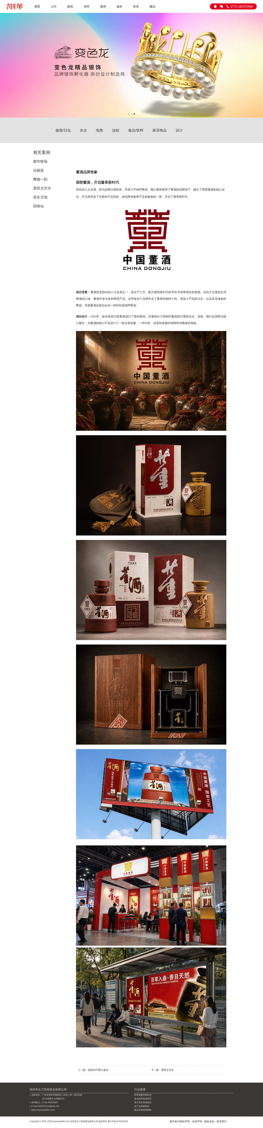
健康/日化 (63, 130)
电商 (99, 130)
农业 (83, 130)
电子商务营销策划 (142, 1102)
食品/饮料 (135, 130)
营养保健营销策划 (142, 1095)
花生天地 (40, 197)
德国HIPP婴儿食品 (98, 1070)
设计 (179, 130)
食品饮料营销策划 (142, 1098)
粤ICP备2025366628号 (118, 1121)
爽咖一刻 (40, 179)
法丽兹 (38, 170)
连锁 (115, 130)
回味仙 (38, 206)
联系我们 (222, 1121)
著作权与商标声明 (180, 1121)
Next (259, 66)
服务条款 (209, 1121)
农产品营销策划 (141, 1106)
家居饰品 (159, 130)
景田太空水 (42, 188)
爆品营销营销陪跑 (142, 1110)
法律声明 (197, 1121)
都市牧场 (40, 161)
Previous (3, 66)
